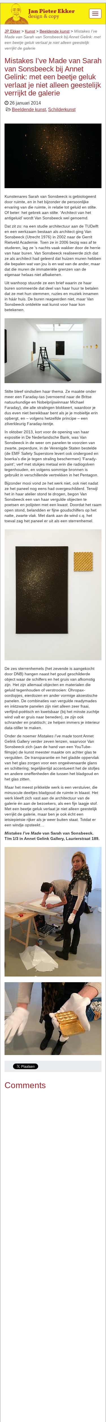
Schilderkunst (61, 109)
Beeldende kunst (29, 109)
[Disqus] (53, 1169)
